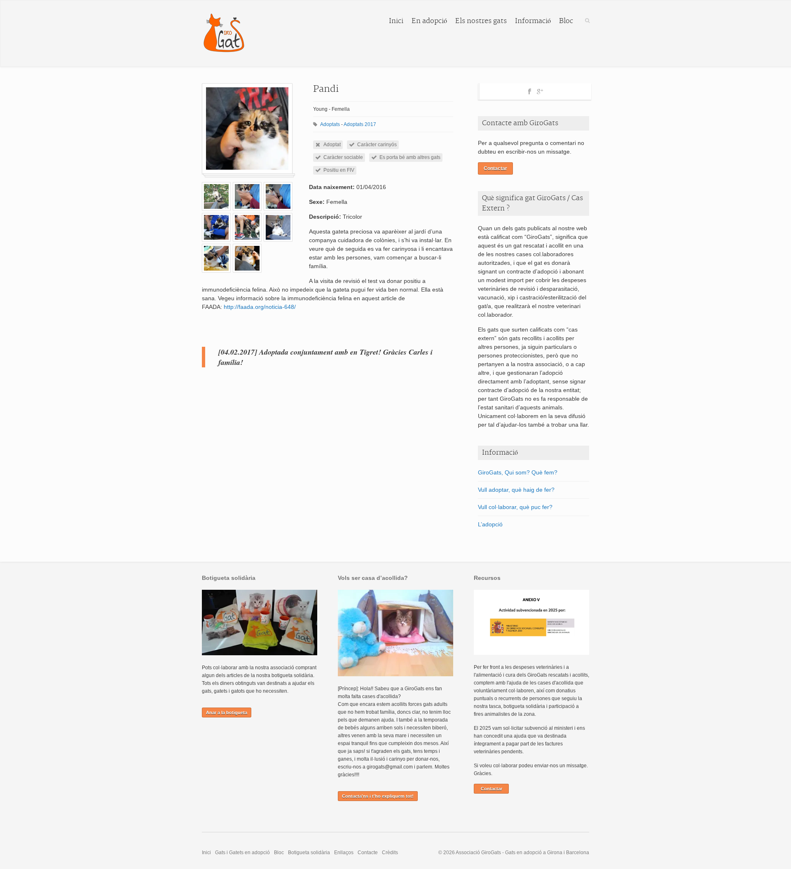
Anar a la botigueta (226, 712)
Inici (396, 21)
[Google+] (540, 90)
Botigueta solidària (309, 852)
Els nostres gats (481, 21)
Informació (533, 21)
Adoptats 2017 (360, 124)
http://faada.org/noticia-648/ (260, 307)
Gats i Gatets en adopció (242, 852)
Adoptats (330, 124)
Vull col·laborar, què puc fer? (515, 507)
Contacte (368, 852)
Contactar (495, 168)
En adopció (429, 21)
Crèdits (390, 852)
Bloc (566, 21)
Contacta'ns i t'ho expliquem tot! (378, 796)
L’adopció (490, 524)
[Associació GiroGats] (224, 33)
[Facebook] (529, 90)
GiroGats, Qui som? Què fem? (517, 472)
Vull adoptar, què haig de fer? (516, 489)
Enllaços (343, 852)
